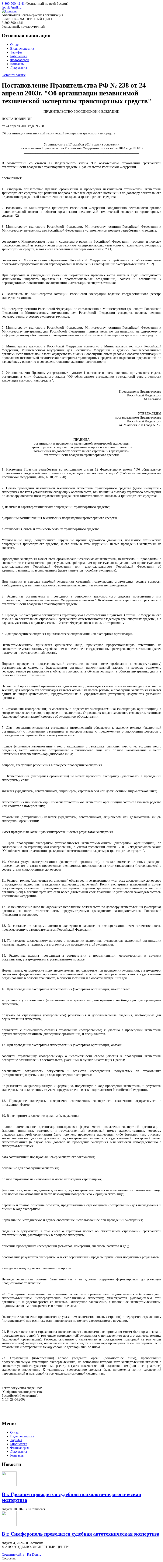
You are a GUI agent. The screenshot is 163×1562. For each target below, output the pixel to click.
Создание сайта (13, 1554)
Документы (18, 67)
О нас (14, 44)
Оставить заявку (13, 75)
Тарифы (16, 52)
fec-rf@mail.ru (11, 7)
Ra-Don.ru (34, 1554)
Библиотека (18, 56)
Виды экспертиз (22, 48)
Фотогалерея (19, 60)
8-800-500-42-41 (13, 3)
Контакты (17, 64)
